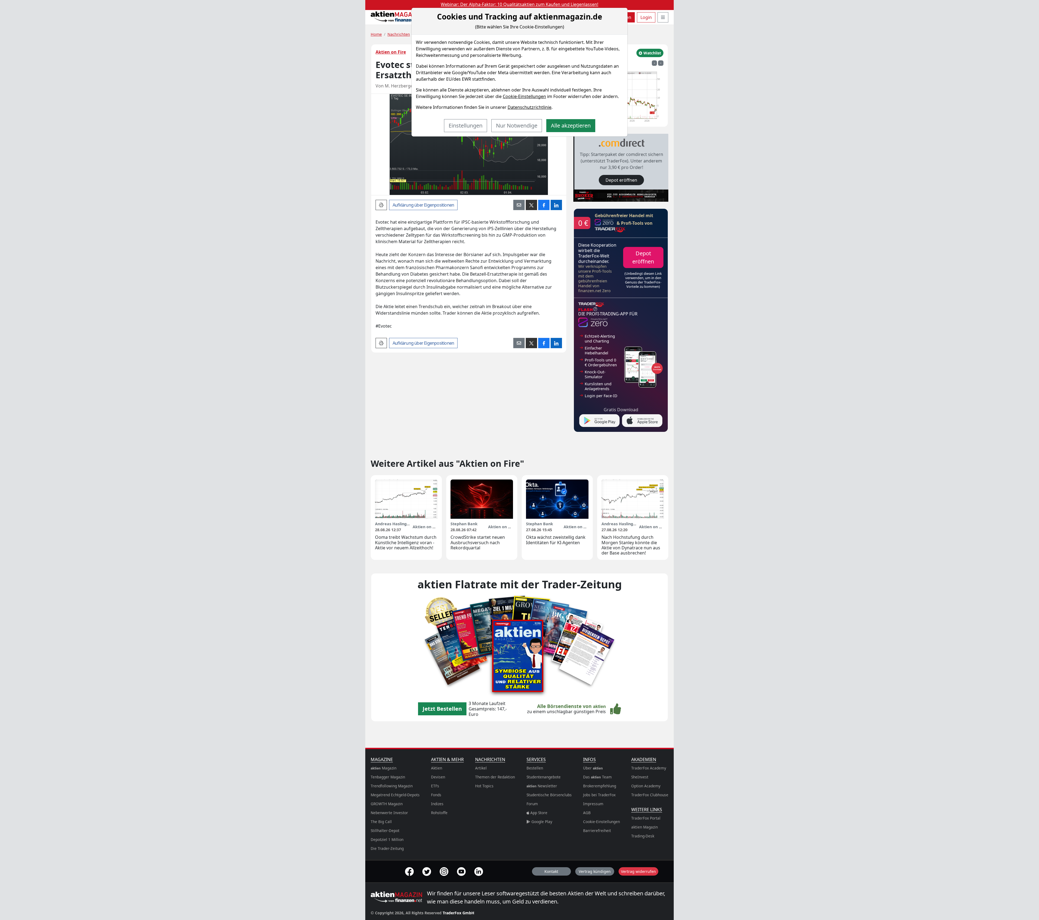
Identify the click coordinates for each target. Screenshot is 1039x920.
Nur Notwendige (516, 125)
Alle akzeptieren (571, 125)
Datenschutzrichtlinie (529, 107)
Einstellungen (465, 125)
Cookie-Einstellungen (524, 96)
